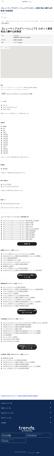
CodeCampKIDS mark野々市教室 (11, 339)
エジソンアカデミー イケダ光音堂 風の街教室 (15, 360)
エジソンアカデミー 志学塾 (10, 337)
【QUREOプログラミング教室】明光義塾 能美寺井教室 (17, 324)
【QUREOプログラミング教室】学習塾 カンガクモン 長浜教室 (19, 297)
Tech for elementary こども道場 (11, 341)
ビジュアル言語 (7, 184)
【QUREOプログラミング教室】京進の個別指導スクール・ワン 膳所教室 (22, 256)
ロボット (5, 105)
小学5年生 (5, 142)
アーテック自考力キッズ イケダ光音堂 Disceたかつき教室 (18, 303)
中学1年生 (5, 149)
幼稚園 (4, 126)
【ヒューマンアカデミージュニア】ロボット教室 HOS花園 (18, 222)
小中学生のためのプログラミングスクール (34, 435)
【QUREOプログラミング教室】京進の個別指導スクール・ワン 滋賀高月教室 (23, 289)
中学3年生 (5, 153)
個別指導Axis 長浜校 (8, 358)
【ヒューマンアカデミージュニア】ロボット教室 (29, 21)
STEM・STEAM (6, 109)
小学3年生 (5, 138)
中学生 (4, 147)
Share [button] (5, 17)
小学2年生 (5, 136)
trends (2, 21)
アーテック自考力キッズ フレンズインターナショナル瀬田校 (19, 254)
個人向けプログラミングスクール (7, 440)
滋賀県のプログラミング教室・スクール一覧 (27, 276)
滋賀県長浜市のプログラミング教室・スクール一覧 (27, 311)
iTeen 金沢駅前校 (7, 335)
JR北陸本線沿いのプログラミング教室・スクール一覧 (27, 347)
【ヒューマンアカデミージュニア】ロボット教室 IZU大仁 (18, 226)
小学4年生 (5, 140)
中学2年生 (5, 151)
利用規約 (37, 452)
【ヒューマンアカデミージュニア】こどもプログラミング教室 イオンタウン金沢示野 (25, 322)
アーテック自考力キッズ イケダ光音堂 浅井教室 (15, 268)
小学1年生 (5, 134)
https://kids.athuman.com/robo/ (11, 203)
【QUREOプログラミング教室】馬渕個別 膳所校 (15, 264)
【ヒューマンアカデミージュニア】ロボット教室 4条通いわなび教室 (21, 220)
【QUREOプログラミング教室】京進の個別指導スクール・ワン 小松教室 (22, 331)
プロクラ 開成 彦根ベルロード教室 (12, 260)
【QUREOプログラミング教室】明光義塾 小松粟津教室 (17, 326)
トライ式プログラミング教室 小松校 (12, 329)
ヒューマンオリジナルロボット (11, 186)
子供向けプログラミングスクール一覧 (12, 21)
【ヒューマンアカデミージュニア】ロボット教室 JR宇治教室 (19, 235)
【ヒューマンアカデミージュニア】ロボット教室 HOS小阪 (18, 224)
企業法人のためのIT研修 (6, 435)
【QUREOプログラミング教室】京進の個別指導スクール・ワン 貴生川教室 (22, 270)
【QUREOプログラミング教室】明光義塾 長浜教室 (16, 305)
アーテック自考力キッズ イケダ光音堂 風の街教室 (16, 295)
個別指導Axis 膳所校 (8, 266)
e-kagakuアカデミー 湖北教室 (10, 293)
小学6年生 (5, 144)
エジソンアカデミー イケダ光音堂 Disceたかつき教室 (17, 299)
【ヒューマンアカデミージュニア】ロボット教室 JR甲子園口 (19, 237)
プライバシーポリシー (31, 452)
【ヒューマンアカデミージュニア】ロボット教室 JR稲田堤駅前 (19, 231)
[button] (2, 1)
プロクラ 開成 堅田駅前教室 (10, 258)
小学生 (4, 132)
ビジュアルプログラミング (10, 107)
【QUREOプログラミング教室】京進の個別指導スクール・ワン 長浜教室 (22, 301)
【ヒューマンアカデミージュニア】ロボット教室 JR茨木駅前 (19, 233)
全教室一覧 (27, 244)
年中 (4, 128)
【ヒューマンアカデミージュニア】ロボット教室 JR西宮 (17, 239)
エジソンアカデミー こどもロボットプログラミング (16, 262)
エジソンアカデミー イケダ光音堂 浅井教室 (14, 287)
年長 (4, 130)
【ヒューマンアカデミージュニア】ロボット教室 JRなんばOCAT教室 (21, 228)
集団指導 (5, 168)
